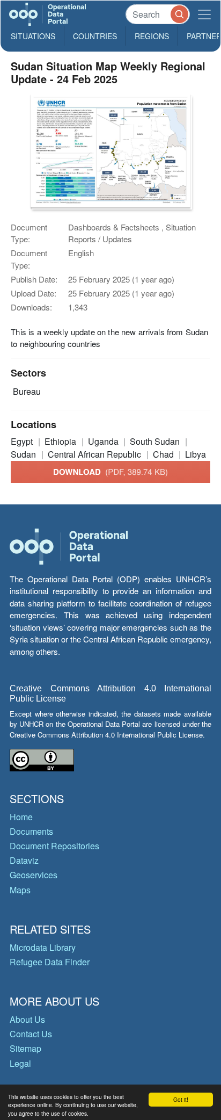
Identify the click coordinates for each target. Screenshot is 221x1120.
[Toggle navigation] (204, 14)
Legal (20, 1063)
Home (21, 817)
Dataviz (24, 860)
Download (110, 472)
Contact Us (31, 1034)
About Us (27, 1019)
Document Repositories (54, 846)
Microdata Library (43, 947)
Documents (31, 831)
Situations (33, 36)
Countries (95, 36)
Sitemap (25, 1048)
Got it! (180, 1099)
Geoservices (33, 875)
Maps (20, 890)
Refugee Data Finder (50, 962)
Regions (152, 36)
